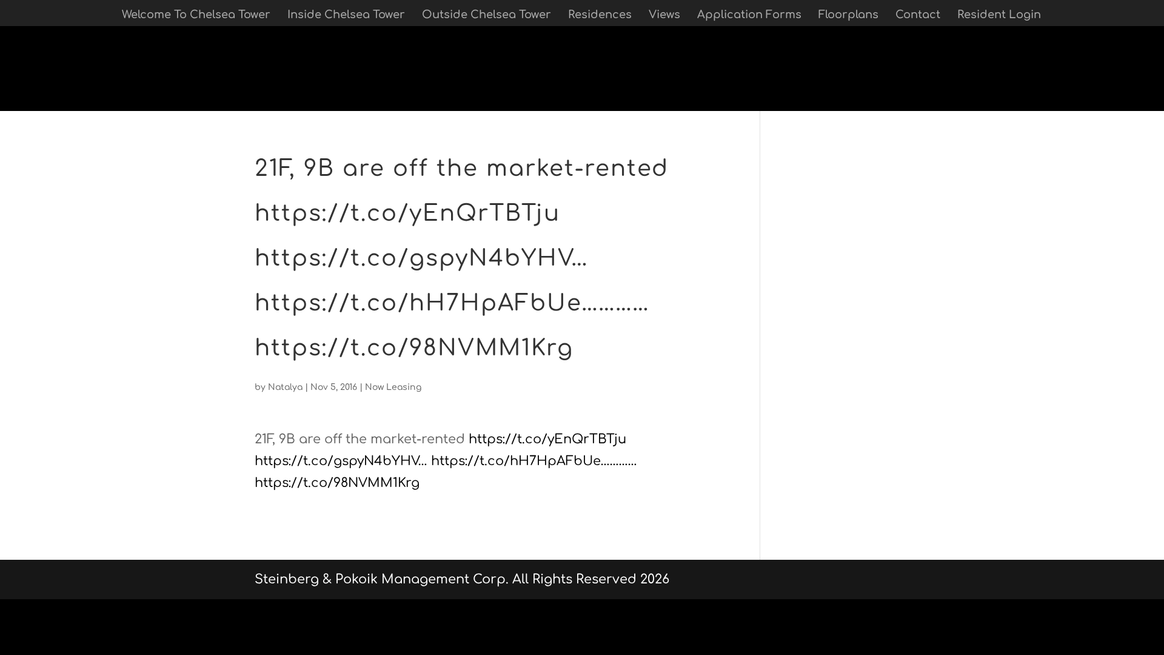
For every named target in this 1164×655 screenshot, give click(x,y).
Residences (600, 15)
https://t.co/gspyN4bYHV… (341, 461)
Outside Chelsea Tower (486, 15)
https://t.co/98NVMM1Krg (337, 482)
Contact (917, 15)
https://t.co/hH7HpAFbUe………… (534, 461)
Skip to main (41, 99)
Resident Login (999, 15)
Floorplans (848, 15)
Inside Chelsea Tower (346, 15)
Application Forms (749, 15)
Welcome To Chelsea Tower (196, 15)
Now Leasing (393, 387)
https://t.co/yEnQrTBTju (547, 439)
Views (664, 15)
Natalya (285, 387)
